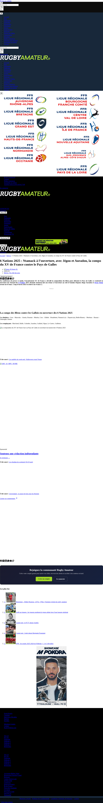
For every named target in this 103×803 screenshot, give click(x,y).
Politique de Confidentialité (40, 798)
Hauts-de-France (9, 784)
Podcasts (7, 230)
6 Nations (22, 282)
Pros (5, 216)
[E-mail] (11, 279)
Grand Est (7, 782)
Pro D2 (6, 737)
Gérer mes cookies (7, 802)
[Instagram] (6, 190)
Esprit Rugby (8, 227)
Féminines (7, 223)
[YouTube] (11, 190)
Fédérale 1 (7, 741)
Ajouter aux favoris (6, 276)
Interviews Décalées (10, 717)
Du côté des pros (14, 273)
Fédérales (7, 220)
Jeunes (6, 225)
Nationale (7, 739)
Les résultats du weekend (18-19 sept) (21, 462)
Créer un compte (44, 579)
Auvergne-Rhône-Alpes (11, 773)
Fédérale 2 (7, 743)
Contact (6, 179)
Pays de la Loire (9, 791)
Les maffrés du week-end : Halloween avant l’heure (25, 359)
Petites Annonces (9, 181)
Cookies (76, 798)
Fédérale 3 (7, 745)
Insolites (6, 721)
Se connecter (60, 579)
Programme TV (9, 234)
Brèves (9, 256)
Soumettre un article (10, 183)
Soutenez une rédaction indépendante (19, 453)
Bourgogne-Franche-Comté (13, 775)
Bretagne (7, 777)
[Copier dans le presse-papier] (13, 279)
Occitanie (7, 790)
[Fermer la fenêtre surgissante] (1, 93)
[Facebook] (1, 190)
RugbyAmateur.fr (9, 177)
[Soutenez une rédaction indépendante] (51, 405)
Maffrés (6, 719)
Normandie (7, 795)
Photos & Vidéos (9, 229)
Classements (8, 232)
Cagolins (7, 715)
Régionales (7, 221)
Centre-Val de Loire (10, 779)
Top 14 (6, 736)
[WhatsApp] (8, 279)
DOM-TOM (8, 781)
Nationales (7, 218)
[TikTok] (8, 190)
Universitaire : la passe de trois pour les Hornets (24, 494)
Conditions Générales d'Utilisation (61, 798)
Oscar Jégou (98, 282)
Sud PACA (7, 793)
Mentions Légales (9, 724)
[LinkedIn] (6, 279)
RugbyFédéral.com (10, 728)
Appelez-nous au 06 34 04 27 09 (14, 184)
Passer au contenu (5, 1)
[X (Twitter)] (3, 190)
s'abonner (3, 210)
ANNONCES (4, 209)
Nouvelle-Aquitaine (10, 788)
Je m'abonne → (5, 458)
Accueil (2, 256)
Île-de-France (8, 786)
